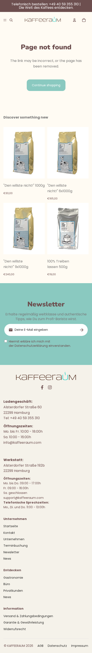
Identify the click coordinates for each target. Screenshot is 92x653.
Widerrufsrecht (14, 629)
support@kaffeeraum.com (23, 498)
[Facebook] (42, 387)
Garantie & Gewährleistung (23, 622)
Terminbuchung (15, 545)
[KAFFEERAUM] (43, 20)
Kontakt (9, 533)
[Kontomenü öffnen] (74, 20)
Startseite (10, 526)
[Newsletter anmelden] (81, 330)
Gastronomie (13, 577)
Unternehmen (13, 539)
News (7, 558)
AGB (40, 646)
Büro (6, 584)
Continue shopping (46, 85)
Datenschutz (57, 646)
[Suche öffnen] (11, 20)
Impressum (79, 646)
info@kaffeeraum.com (22, 442)
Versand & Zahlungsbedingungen (28, 616)
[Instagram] (50, 387)
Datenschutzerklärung (31, 346)
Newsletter (11, 552)
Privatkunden (13, 591)
